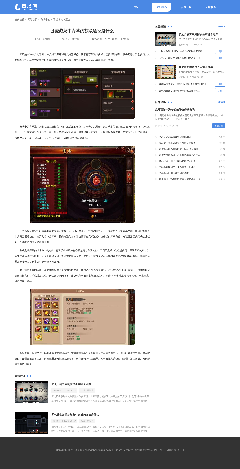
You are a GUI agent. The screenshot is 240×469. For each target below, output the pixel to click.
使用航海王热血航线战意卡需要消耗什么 (179, 179)
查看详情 (218, 125)
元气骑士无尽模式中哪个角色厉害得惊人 (179, 90)
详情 (220, 51)
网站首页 (32, 19)
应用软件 (210, 7)
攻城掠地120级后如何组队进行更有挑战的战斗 (182, 83)
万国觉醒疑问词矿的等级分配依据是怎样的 (180, 51)
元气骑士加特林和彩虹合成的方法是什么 (75, 414)
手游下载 (186, 7)
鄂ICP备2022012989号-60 (169, 449)
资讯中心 (161, 7)
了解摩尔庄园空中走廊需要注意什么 (177, 167)
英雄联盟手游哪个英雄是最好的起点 (177, 161)
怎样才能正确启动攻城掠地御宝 (175, 137)
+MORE (221, 26)
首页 (137, 7)
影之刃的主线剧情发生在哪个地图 (71, 384)
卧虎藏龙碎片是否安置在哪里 (196, 67)
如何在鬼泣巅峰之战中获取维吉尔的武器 (179, 155)
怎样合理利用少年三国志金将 (174, 173)
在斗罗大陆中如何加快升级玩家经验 (177, 143)
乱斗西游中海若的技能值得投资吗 (175, 109)
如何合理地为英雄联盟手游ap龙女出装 (178, 149)
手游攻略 (58, 19)
